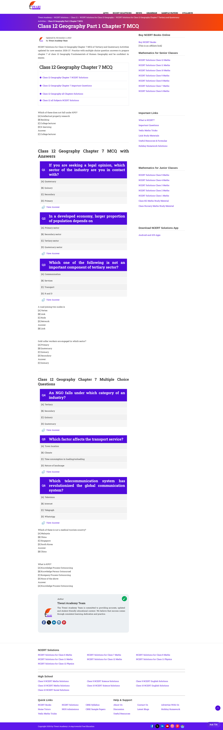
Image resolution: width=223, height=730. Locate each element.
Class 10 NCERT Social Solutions (53, 690)
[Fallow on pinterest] (64, 622)
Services (47, 280)
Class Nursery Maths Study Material (156, 206)
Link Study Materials (149, 135)
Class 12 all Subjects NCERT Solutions (61, 100)
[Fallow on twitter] (49, 622)
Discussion (118, 709)
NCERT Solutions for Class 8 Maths (153, 654)
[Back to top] (217, 708)
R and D (46, 293)
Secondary (48, 194)
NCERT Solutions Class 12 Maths (154, 60)
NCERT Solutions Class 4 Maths (154, 180)
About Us (117, 704)
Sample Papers (169, 13)
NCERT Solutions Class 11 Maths (154, 65)
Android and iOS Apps (149, 235)
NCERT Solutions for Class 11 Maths (55, 659)
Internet (47, 503)
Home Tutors (44, 709)
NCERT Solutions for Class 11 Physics (154, 659)
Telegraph (47, 510)
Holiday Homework (170, 709)
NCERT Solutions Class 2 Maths (154, 190)
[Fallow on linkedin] (54, 622)
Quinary (47, 187)
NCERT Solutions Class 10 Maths (154, 70)
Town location (50, 446)
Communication (51, 274)
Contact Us (142, 704)
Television (48, 497)
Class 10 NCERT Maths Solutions (54, 685)
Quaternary (48, 181)
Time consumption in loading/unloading (63, 459)
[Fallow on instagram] (59, 622)
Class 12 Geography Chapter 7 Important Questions (67, 85)
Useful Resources (121, 713)
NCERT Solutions (122, 13)
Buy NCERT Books (147, 42)
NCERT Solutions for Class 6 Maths (55, 654)
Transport (47, 287)
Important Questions (149, 125)
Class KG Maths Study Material (154, 200)
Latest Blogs (143, 709)
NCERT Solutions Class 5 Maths (154, 175)
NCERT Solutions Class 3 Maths (154, 185)
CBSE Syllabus (92, 704)
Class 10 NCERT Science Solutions (103, 685)
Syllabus (187, 13)
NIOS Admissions (70, 709)
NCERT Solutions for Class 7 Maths (104, 654)
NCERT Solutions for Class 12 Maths (104, 659)
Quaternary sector (51, 247)
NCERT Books (44, 704)
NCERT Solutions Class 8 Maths (154, 80)
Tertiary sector (50, 240)
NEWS (139, 13)
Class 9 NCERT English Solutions (152, 681)
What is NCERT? (146, 120)
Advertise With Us (170, 704)
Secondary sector (51, 234)
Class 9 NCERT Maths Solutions (53, 681)
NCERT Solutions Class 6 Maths (154, 91)
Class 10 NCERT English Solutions (152, 685)
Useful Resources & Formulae (153, 140)
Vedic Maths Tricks (148, 130)
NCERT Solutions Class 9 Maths (154, 75)
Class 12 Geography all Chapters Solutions (63, 93)
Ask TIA (214, 725)
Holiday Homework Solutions (153, 146)
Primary (47, 200)
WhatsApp (48, 516)
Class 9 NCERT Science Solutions (103, 681)
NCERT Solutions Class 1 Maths (154, 195)
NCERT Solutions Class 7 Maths (154, 85)
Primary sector (50, 227)
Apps (105, 13)
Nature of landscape (52, 465)
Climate (46, 452)
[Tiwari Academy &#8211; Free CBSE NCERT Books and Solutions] (35, 5)
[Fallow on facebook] (44, 622)
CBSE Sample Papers (95, 709)
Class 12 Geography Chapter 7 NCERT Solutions (65, 77)
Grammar (151, 13)
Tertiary (47, 404)
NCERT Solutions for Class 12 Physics (56, 663)
